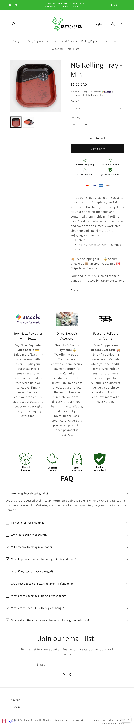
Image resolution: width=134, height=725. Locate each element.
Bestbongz (25, 720)
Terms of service (97, 719)
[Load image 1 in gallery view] (15, 122)
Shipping (75, 94)
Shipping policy (116, 719)
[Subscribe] (97, 664)
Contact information (114, 723)
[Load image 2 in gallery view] (28, 122)
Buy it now (98, 148)
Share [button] (76, 290)
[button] (14, 24)
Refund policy (61, 719)
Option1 (75, 101)
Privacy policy (78, 719)
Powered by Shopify (41, 720)
